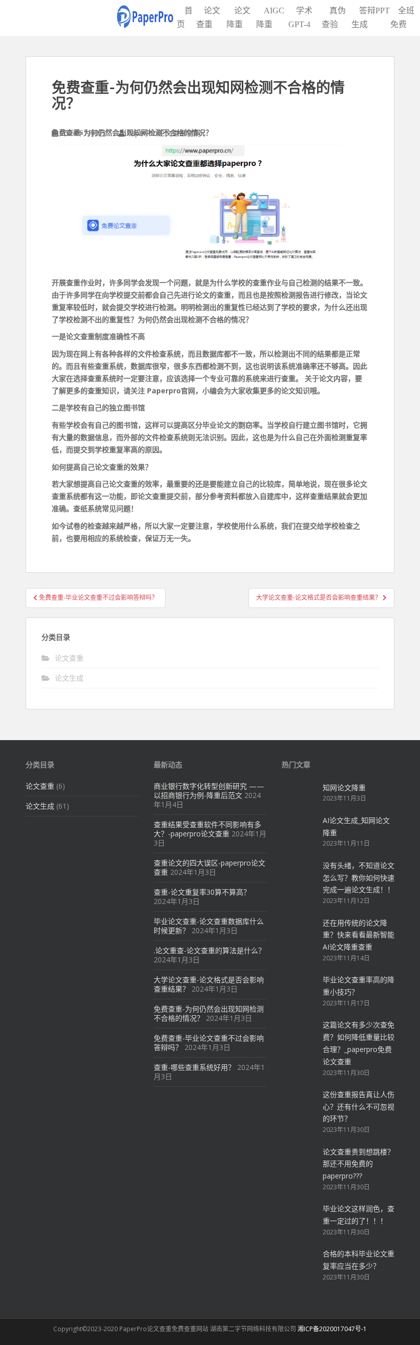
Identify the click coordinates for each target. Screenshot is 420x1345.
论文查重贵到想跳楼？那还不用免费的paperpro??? (358, 1164)
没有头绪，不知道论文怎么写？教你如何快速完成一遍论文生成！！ (358, 877)
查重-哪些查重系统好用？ (194, 1067)
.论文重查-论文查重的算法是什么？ (209, 950)
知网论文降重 (344, 787)
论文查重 (69, 658)
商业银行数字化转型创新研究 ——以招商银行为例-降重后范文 (209, 790)
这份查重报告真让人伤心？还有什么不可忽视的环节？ (358, 1106)
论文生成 (69, 678)
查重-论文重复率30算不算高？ (202, 892)
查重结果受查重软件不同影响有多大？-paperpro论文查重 (207, 828)
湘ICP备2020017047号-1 (332, 1329)
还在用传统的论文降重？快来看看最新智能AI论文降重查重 (358, 935)
